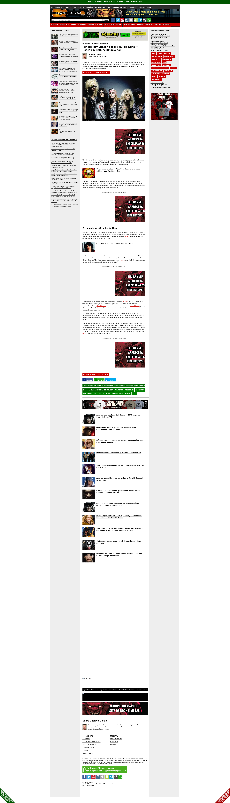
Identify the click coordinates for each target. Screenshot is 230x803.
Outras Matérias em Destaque (64, 140)
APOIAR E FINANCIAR (120, 7)
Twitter (97, 393)
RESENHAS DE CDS (95, 25)
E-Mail (127, 393)
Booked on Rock (87, 66)
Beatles (167, 53)
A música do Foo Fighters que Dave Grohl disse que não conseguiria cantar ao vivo (63, 195)
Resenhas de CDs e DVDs (158, 47)
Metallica (155, 68)
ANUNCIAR (68, 7)
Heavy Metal (155, 59)
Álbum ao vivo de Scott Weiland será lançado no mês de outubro (68, 62)
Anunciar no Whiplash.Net (159, 84)
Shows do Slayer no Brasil (159, 37)
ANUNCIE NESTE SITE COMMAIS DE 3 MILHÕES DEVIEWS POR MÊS (223, 796)
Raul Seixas (155, 73)
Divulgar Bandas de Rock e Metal (161, 87)
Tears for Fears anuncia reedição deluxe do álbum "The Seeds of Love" (68, 104)
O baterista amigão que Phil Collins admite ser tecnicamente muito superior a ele (64, 205)
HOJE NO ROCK (129, 25)
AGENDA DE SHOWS (78, 25)
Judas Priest (156, 62)
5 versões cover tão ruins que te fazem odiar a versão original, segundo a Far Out (118, 492)
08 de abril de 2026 (101, 56)
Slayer (153, 76)
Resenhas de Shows (157, 48)
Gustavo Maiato (96, 54)
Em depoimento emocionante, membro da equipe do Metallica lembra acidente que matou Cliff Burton (63, 145)
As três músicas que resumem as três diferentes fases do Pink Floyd (68, 131)
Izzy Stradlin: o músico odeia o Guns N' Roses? (116, 243)
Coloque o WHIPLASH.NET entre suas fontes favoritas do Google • (104, 385)
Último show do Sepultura (158, 34)
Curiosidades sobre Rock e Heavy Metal (163, 46)
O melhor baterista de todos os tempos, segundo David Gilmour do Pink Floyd (68, 124)
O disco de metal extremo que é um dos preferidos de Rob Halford (68, 41)
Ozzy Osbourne (156, 71)
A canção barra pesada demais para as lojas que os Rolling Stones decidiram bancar (68, 49)
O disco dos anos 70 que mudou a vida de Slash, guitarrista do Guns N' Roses (116, 429)
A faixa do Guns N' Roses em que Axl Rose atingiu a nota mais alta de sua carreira (119, 441)
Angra (160, 53)
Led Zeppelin (155, 65)
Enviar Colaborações (157, 86)
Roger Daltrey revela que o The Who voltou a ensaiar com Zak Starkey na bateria (64, 170)
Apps (134, 393)
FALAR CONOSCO (144, 7)
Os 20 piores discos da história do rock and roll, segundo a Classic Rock (68, 111)
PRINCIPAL (114, 736)
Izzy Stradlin (104, 43)
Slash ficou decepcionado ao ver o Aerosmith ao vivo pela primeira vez (120, 466)
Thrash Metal (156, 79)
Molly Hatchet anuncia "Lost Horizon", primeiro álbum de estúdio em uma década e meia (68, 69)
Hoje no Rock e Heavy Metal (159, 43)
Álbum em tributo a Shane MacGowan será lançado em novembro (63, 166)
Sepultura (166, 73)
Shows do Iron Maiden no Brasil (160, 36)
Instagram (87, 393)
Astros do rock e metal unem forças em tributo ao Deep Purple (68, 55)
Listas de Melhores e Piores (159, 50)
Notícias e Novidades (157, 41)
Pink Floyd (168, 71)
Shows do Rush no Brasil (158, 38)
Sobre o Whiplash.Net (157, 83)
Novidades (85, 43)
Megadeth (166, 65)
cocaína (122, 260)
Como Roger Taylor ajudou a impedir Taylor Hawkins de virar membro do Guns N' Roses (119, 517)
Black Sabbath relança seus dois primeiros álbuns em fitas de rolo (68, 35)
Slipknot (162, 76)
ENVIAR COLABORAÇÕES (83, 7)
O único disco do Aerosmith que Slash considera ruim (118, 453)
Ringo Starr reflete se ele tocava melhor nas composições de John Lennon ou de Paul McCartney (68, 97)
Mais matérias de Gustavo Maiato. (98, 729)
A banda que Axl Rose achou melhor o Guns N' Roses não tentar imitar (120, 479)
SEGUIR (133, 7)
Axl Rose (125, 301)
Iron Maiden (166, 59)
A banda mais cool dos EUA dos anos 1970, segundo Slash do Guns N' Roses (63, 187)
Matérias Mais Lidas (60, 31)
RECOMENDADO (116, 739)
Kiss (164, 62)
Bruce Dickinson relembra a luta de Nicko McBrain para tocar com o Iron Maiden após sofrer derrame (68, 84)
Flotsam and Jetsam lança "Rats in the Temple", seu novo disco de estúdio (62, 162)
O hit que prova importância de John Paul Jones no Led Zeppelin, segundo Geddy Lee (64, 158)
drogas (126, 236)
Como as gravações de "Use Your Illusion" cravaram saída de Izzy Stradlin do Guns (118, 170)
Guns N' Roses (94, 43)
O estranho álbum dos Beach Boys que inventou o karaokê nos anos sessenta (62, 153)
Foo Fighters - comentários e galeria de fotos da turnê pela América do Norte (64, 174)
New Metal (164, 68)
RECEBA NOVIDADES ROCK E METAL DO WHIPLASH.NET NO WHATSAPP (115, 2)
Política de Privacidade (104, 763)
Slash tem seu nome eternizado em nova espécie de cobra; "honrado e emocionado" (117, 504)
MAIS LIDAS (114, 742)
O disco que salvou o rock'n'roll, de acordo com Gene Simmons (118, 542)
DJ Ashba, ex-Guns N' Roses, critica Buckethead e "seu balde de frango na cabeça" (119, 555)
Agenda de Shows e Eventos (159, 44)
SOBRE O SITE (56, 7)
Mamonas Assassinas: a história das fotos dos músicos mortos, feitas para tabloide (68, 118)
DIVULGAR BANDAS (102, 7)
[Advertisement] (97, 209)
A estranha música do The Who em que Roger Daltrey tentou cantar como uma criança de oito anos (64, 200)
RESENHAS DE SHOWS (113, 25)
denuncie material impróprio (128, 762)
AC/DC (153, 53)
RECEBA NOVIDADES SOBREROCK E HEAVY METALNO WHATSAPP (6, 796)
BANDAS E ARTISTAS (162, 25)
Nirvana (173, 68)
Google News (117, 393)
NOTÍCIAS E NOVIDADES (60, 25)
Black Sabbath (156, 56)
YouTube (106, 393)
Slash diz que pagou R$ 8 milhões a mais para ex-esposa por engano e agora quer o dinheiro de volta (119, 529)
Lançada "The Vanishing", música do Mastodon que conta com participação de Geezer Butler (64, 191)
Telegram (129, 390)
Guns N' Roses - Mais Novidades (96, 72)
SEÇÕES (144, 25)
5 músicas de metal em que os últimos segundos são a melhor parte (68, 76)
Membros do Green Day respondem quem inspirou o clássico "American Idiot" (67, 91)
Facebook (140, 390)
